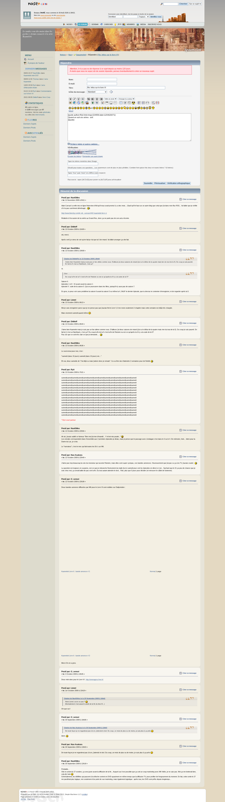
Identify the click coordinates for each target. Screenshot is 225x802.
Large (159, 571)
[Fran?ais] (42, 4)
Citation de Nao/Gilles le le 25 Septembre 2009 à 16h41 (84, 698)
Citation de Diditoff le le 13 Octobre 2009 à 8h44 (82, 259)
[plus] (71, 111)
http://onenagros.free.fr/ (94, 679)
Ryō (34, 85)
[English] (46, 4)
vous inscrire (60, 15)
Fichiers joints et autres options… (84, 144)
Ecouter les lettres (74, 156)
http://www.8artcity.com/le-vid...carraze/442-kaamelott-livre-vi (84, 213)
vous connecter (45, 15)
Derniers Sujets (29, 124)
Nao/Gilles (37, 73)
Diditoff (35, 97)
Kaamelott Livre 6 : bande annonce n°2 (75, 656)
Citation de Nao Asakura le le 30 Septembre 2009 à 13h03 (85, 728)
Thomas (36, 79)
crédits (84, 794)
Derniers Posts (29, 128)
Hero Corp (46, 97)
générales (46, 112)
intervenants (40, 115)
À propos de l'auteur (36, 63)
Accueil (31, 59)
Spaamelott (194, 49)
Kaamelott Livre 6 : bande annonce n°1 (75, 571)
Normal (152, 571)
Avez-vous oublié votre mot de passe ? (48, 18)
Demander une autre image (92, 156)
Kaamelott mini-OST (31, 75)
